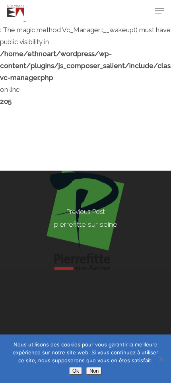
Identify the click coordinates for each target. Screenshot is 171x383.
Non (94, 371)
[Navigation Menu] (159, 11)
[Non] (161, 359)
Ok (75, 371)
